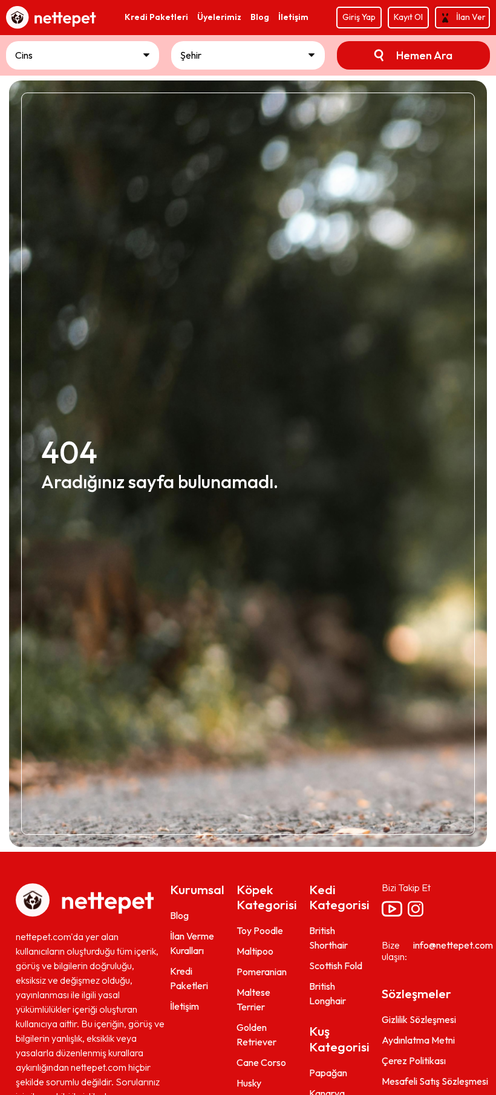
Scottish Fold (335, 965)
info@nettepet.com (453, 945)
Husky (249, 1083)
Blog (179, 915)
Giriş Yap (359, 16)
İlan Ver (471, 16)
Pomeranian (262, 972)
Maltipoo (255, 951)
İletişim (184, 1006)
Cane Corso (261, 1062)
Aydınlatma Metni (418, 1040)
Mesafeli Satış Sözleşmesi (435, 1081)
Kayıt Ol (408, 16)
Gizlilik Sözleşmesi (419, 1019)
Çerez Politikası (414, 1060)
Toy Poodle (260, 930)
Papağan (328, 1073)
